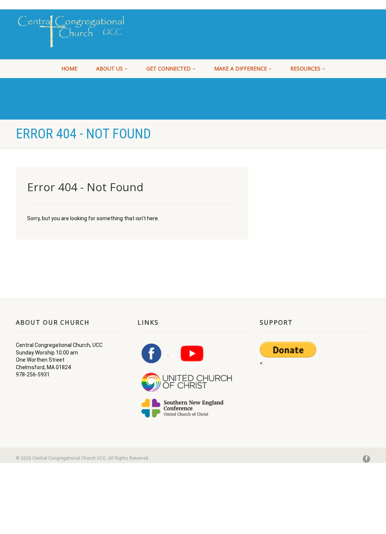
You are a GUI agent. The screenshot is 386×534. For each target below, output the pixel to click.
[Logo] (71, 31)
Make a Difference (240, 68)
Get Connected (168, 68)
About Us (109, 68)
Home (69, 68)
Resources (305, 68)
